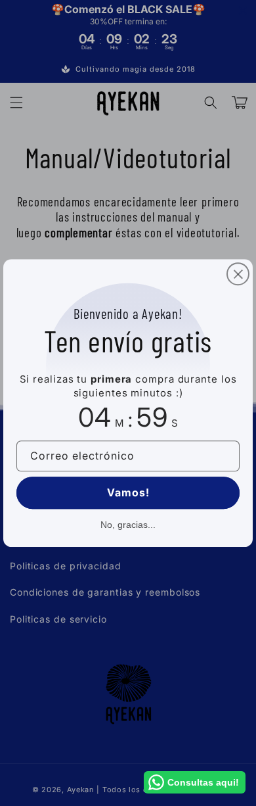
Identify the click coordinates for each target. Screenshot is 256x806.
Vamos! (128, 492)
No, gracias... (128, 524)
